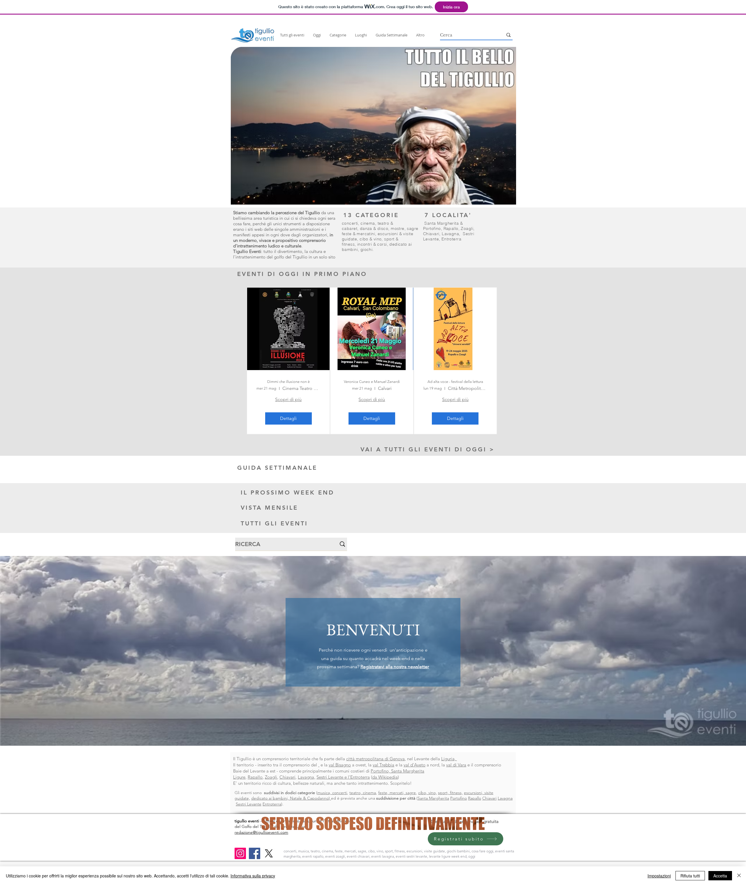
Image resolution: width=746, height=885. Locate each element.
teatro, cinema (362, 792)
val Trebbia (383, 765)
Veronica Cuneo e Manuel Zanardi (372, 381)
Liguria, (449, 758)
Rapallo (451, 228)
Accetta (720, 876)
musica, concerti (332, 792)
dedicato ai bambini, (270, 798)
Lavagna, (306, 777)
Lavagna (450, 233)
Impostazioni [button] (659, 876)
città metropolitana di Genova (375, 758)
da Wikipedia (385, 777)
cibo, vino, (427, 792)
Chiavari (431, 233)
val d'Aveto (414, 765)
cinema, (368, 223)
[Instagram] (240, 853)
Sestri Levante (248, 804)
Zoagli (467, 228)
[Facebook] (254, 853)
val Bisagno (340, 765)
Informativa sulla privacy (253, 876)
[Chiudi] (739, 875)
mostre (397, 228)
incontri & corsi (372, 244)
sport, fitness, (450, 792)
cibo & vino (371, 239)
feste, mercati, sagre (397, 792)
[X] (269, 853)
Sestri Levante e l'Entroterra (343, 777)
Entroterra (451, 239)
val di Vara (456, 765)
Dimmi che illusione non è (288, 381)
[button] (373, 126)
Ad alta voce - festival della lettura (455, 381)
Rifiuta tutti (690, 876)
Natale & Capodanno (309, 798)
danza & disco (374, 228)
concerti (350, 223)
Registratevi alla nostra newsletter (394, 666)
